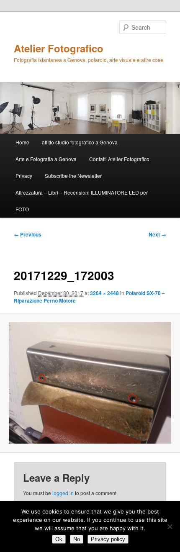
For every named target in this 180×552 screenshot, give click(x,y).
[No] (169, 526)
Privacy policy (108, 539)
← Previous (27, 234)
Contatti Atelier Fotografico (119, 158)
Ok (58, 539)
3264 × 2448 (104, 293)
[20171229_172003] (90, 383)
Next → (157, 234)
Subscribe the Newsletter (73, 175)
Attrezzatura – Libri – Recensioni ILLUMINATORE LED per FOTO (81, 201)
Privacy (23, 175)
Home (22, 142)
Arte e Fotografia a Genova (46, 158)
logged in (63, 492)
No (76, 539)
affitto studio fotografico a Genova (80, 142)
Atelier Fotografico (58, 48)
